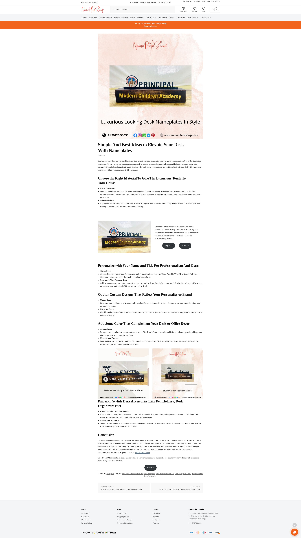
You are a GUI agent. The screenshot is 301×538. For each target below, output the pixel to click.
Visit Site (150, 468)
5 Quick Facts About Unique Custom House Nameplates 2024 (121, 489)
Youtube (156, 517)
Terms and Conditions (125, 523)
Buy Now (168, 246)
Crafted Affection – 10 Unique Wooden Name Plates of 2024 (179, 489)
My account (183, 11)
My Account (85, 520)
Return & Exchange (124, 520)
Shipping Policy (123, 517)
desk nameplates (149, 474)
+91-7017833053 (92, 2)
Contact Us (85, 517)
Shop (203, 11)
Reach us (185, 246)
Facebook (156, 513)
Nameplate (110, 474)
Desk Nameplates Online (183, 474)
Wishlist (194, 11)
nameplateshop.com (142, 453)
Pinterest (156, 523)
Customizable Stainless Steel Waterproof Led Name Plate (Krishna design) (36, 528)
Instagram (156, 520)
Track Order (121, 513)
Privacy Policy (86, 523)
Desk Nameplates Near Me (165, 474)
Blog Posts (85, 513)
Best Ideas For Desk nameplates (132, 474)
